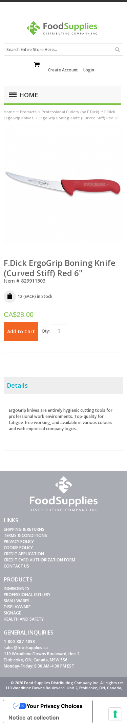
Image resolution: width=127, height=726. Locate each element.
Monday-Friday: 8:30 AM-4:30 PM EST (39, 666)
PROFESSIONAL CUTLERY (27, 594)
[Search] (117, 50)
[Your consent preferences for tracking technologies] (115, 714)
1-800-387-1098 (19, 641)
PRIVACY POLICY (19, 541)
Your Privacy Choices (54, 706)
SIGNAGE (12, 613)
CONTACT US (16, 566)
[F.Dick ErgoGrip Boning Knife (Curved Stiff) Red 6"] (63, 127)
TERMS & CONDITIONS (25, 535)
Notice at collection (33, 717)
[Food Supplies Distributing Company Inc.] (63, 30)
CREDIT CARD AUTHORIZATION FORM (39, 560)
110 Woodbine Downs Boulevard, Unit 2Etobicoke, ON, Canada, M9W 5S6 (42, 657)
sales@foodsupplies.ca (26, 648)
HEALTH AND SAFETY (24, 619)
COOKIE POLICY (18, 548)
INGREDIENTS (16, 588)
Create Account (63, 70)
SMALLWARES (16, 601)
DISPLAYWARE (17, 607)
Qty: (46, 331)
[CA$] (37, 65)
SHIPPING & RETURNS (24, 529)
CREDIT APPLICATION (24, 554)
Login (88, 70)
